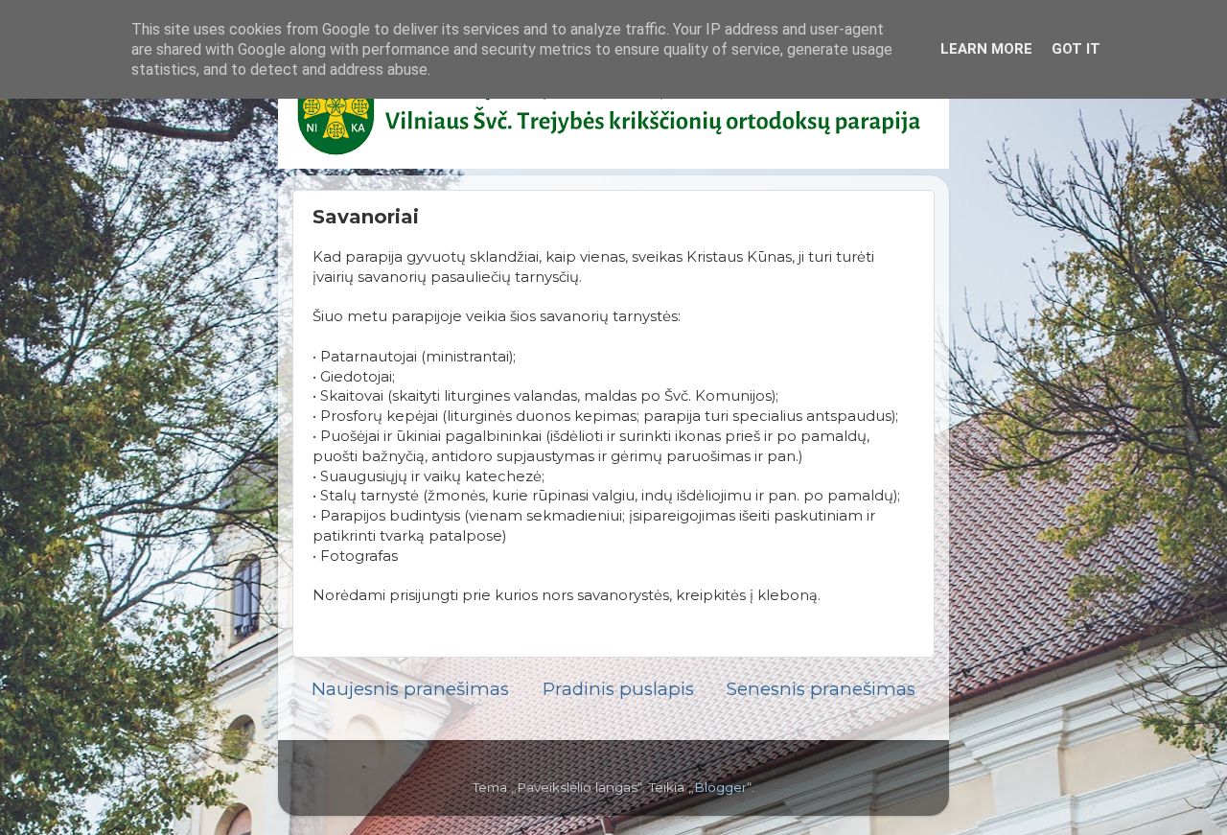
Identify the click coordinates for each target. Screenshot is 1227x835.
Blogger (720, 787)
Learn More (986, 49)
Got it (1076, 49)
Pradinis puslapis (618, 689)
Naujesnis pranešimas (410, 689)
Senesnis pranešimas (821, 689)
